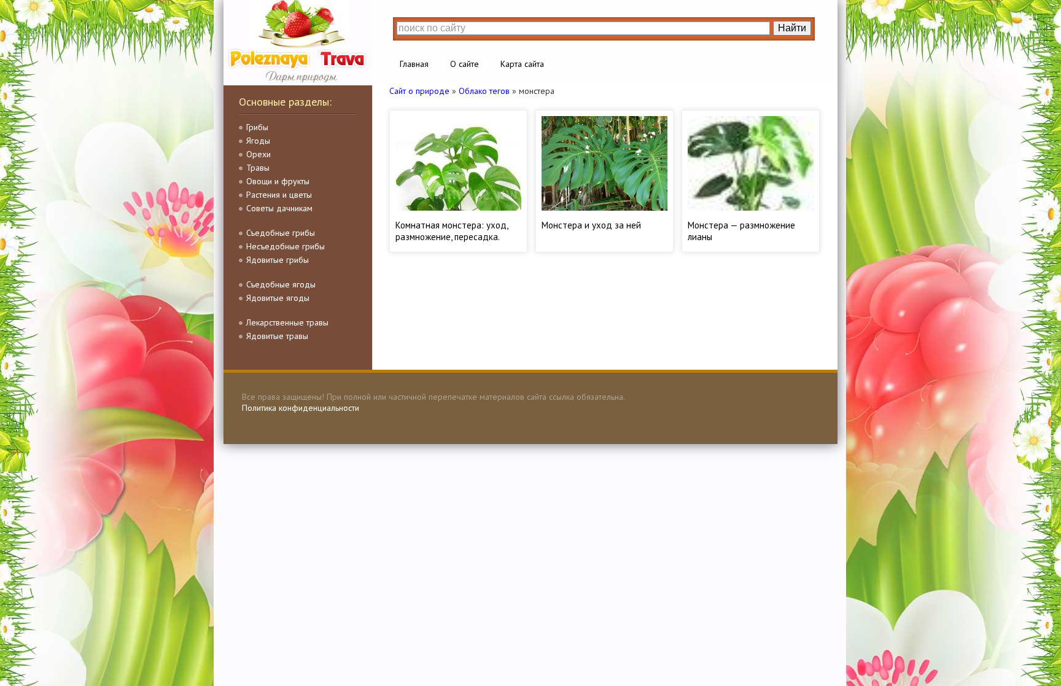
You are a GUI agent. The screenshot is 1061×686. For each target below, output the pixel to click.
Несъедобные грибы (285, 246)
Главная (414, 63)
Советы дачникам (279, 208)
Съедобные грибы (280, 232)
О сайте (464, 63)
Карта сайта (522, 63)
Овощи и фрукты (277, 181)
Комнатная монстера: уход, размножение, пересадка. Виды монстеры (451, 236)
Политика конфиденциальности (300, 407)
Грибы (257, 127)
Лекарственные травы (287, 322)
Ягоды (258, 140)
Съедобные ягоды (281, 284)
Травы (258, 167)
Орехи (258, 154)
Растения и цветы (279, 194)
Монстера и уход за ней (591, 225)
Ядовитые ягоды (277, 297)
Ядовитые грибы (277, 259)
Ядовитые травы (277, 335)
